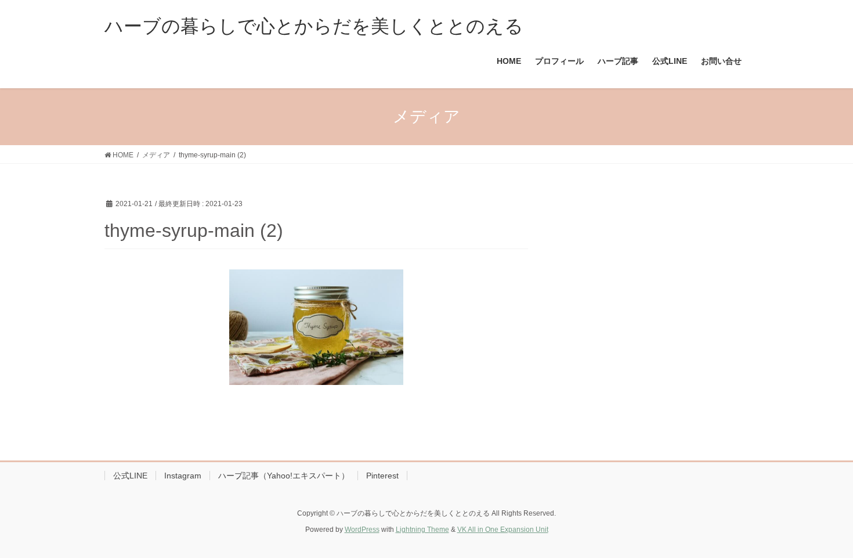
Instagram (182, 475)
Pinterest (382, 475)
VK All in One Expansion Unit (502, 529)
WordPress (362, 529)
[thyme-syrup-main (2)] (316, 327)
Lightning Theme (422, 529)
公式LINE (130, 475)
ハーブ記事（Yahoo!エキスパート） (283, 475)
